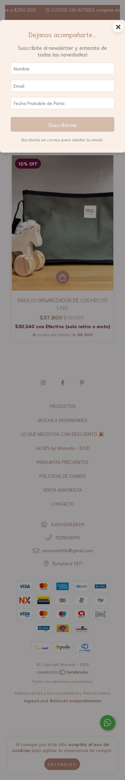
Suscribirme (62, 124)
